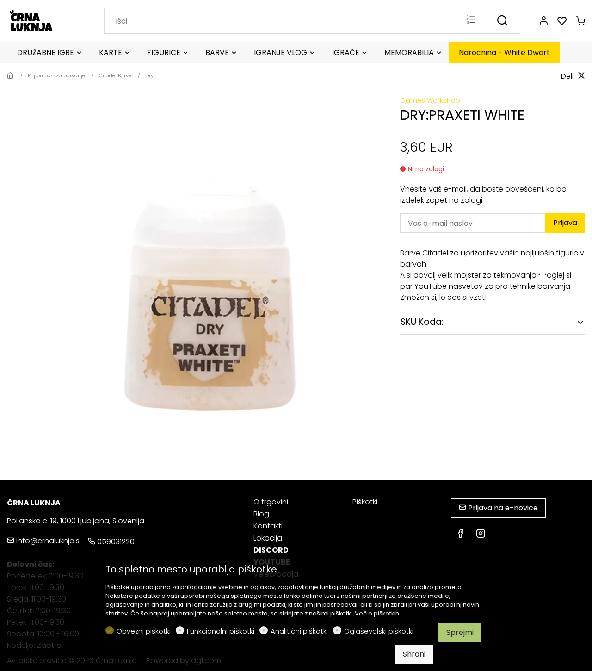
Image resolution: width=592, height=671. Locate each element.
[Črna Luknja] (46, 20)
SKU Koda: (422, 322)
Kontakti (268, 526)
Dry (149, 75)
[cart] (580, 21)
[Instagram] (480, 534)
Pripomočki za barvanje (56, 75)
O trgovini (270, 502)
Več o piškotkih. (378, 613)
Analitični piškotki (299, 631)
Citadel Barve (115, 75)
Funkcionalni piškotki (220, 631)
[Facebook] (460, 534)
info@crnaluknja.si (47, 540)
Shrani (414, 654)
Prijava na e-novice (502, 508)
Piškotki (364, 502)
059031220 (115, 541)
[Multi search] (470, 20)
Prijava (565, 222)
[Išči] (502, 21)
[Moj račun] (543, 21)
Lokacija (267, 538)
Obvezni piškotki (144, 631)
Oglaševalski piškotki (378, 631)
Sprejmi (460, 632)
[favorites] (562, 21)
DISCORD (271, 550)
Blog (261, 514)
